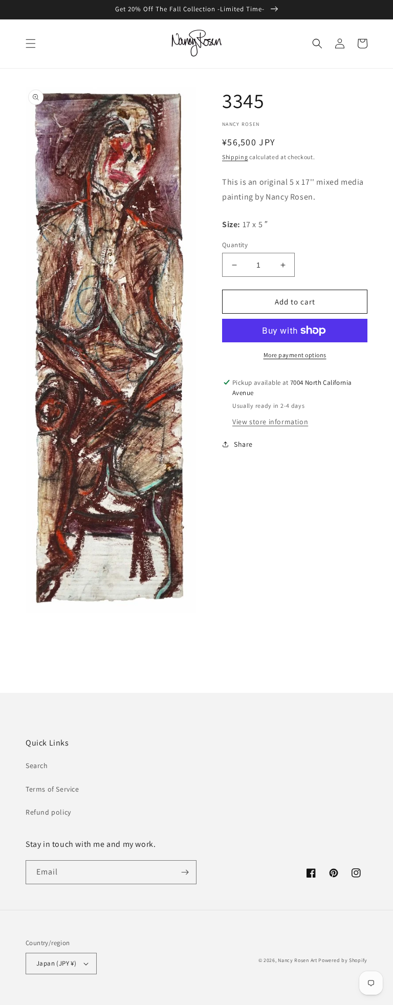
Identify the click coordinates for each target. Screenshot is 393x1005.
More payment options (295, 355)
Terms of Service (52, 789)
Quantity (235, 245)
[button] (30, 43)
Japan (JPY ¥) (56, 963)
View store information (270, 421)
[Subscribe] (184, 872)
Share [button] (243, 444)
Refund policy (48, 812)
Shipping (235, 157)
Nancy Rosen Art (297, 960)
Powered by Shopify (342, 960)
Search (37, 765)
